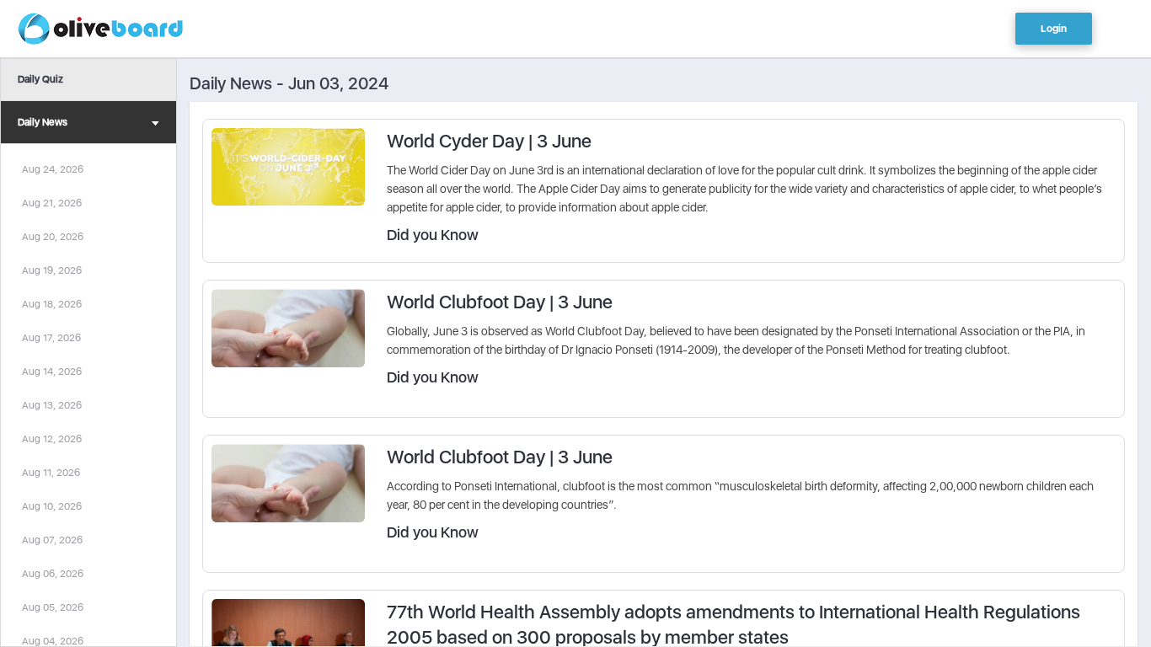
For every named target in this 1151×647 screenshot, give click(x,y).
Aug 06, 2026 (52, 574)
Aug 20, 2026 (52, 237)
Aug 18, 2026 (52, 304)
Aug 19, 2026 (52, 270)
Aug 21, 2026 (52, 203)
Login (1054, 29)
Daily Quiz (40, 79)
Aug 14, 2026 (52, 371)
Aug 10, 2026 (52, 506)
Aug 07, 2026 (52, 540)
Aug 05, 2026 (52, 607)
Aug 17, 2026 (51, 338)
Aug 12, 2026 (52, 439)
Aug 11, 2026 (51, 473)
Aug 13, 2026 (52, 405)
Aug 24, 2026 (52, 169)
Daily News (42, 122)
